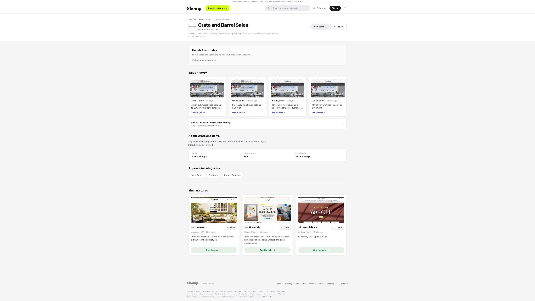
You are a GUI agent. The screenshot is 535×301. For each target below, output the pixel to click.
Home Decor (205, 19)
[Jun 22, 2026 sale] (287, 96)
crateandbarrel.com (208, 29)
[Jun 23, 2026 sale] (247, 96)
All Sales (192, 19)
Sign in (335, 8)
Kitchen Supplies (232, 175)
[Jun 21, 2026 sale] (328, 96)
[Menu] (345, 8)
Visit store (318, 27)
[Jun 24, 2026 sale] (207, 96)
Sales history (197, 72)
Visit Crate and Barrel (203, 60)
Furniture (213, 175)
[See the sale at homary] (214, 225)
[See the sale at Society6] (267, 225)
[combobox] (289, 8)
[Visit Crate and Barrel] (192, 27)
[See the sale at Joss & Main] (321, 225)
